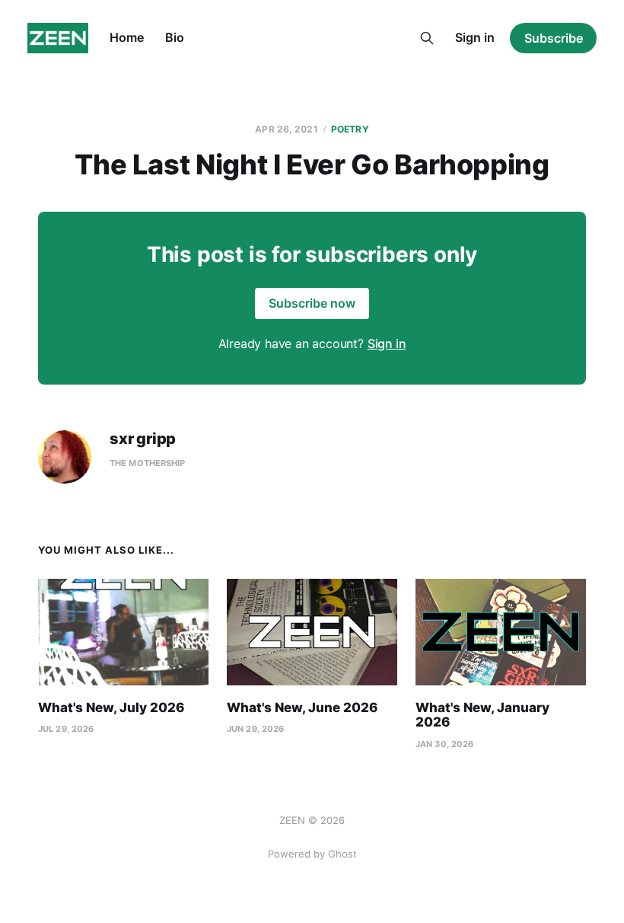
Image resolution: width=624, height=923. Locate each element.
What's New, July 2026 (111, 707)
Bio (174, 37)
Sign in (475, 37)
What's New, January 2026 (482, 715)
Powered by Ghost (312, 854)
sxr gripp (143, 439)
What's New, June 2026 (302, 707)
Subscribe (553, 38)
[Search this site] (426, 38)
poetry (350, 129)
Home (127, 37)
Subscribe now (312, 303)
